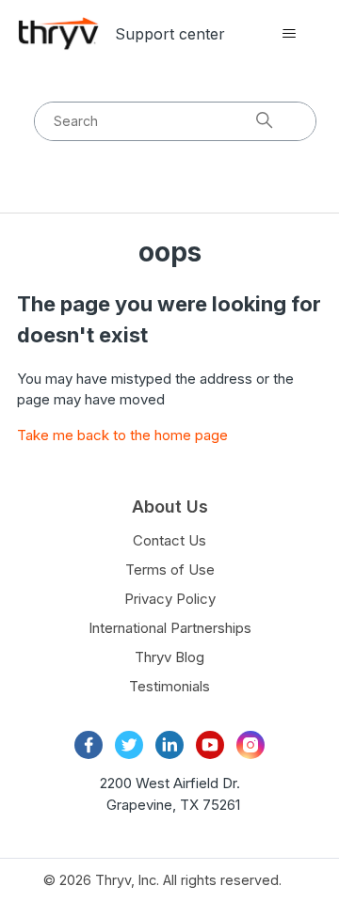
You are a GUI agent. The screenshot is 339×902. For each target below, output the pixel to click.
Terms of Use (170, 569)
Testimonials (169, 686)
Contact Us (169, 540)
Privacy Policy (170, 599)
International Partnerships (170, 628)
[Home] (58, 33)
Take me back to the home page (122, 435)
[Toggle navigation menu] (288, 34)
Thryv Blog (169, 657)
